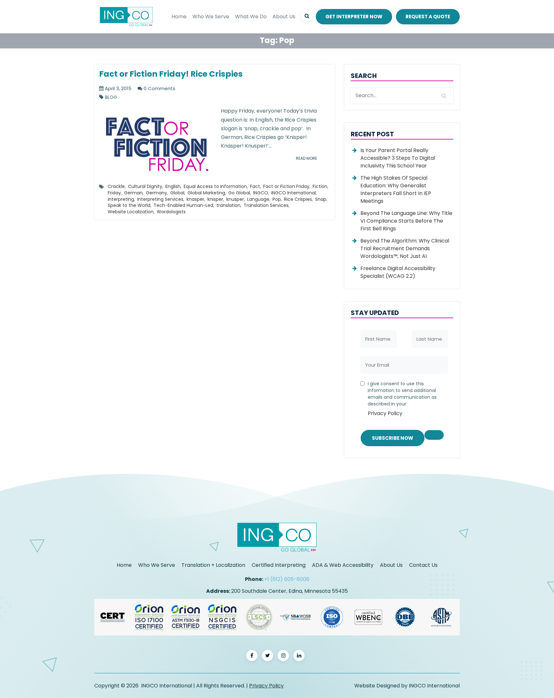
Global (177, 193)
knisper (215, 199)
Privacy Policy (385, 413)
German (133, 193)
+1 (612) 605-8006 (286, 579)
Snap (320, 199)
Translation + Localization (213, 565)
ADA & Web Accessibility (343, 565)
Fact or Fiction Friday (286, 186)
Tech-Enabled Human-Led (183, 205)
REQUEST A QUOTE (428, 16)
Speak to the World (129, 205)
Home (179, 16)
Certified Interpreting (279, 565)
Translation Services (266, 205)
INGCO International (293, 193)
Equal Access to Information (215, 186)
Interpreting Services (160, 199)
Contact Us (423, 565)
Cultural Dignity (145, 186)
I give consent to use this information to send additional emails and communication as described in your (402, 398)
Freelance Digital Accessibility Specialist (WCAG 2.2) (397, 272)
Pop (277, 199)
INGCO (260, 193)
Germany (156, 193)
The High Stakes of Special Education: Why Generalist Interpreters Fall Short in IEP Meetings (395, 189)
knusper (235, 199)
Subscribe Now (392, 438)
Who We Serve (210, 16)
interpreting (121, 199)
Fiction (320, 186)
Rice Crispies (298, 199)
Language (258, 199)
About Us (284, 16)
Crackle (116, 186)
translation (228, 205)
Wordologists (171, 212)
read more (306, 158)
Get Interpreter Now (353, 16)
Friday (114, 193)
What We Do (251, 16)
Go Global (239, 193)
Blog (111, 97)
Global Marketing (206, 193)
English (172, 186)
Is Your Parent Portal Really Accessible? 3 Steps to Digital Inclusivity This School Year (397, 158)
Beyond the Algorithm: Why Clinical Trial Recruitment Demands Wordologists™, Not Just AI (404, 248)
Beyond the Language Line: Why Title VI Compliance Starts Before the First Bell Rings (406, 220)
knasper (195, 199)
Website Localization (131, 212)
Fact (255, 186)
